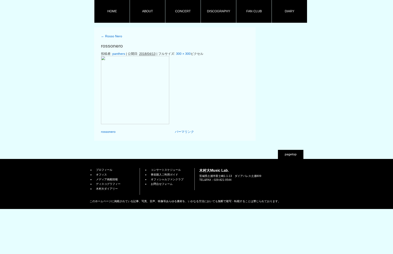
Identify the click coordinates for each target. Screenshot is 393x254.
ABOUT (147, 11)
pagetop (291, 154)
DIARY (289, 11)
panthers (118, 53)
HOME (112, 11)
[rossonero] (135, 123)
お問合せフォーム (162, 184)
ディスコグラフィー (108, 184)
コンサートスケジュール (166, 169)
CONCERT (183, 11)
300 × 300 (183, 53)
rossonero (108, 131)
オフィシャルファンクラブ (167, 179)
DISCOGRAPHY (218, 11)
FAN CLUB (254, 11)
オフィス (101, 174)
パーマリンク (184, 131)
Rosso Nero (111, 36)
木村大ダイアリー (107, 188)
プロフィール (104, 169)
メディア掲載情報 (107, 179)
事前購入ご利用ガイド (164, 174)
